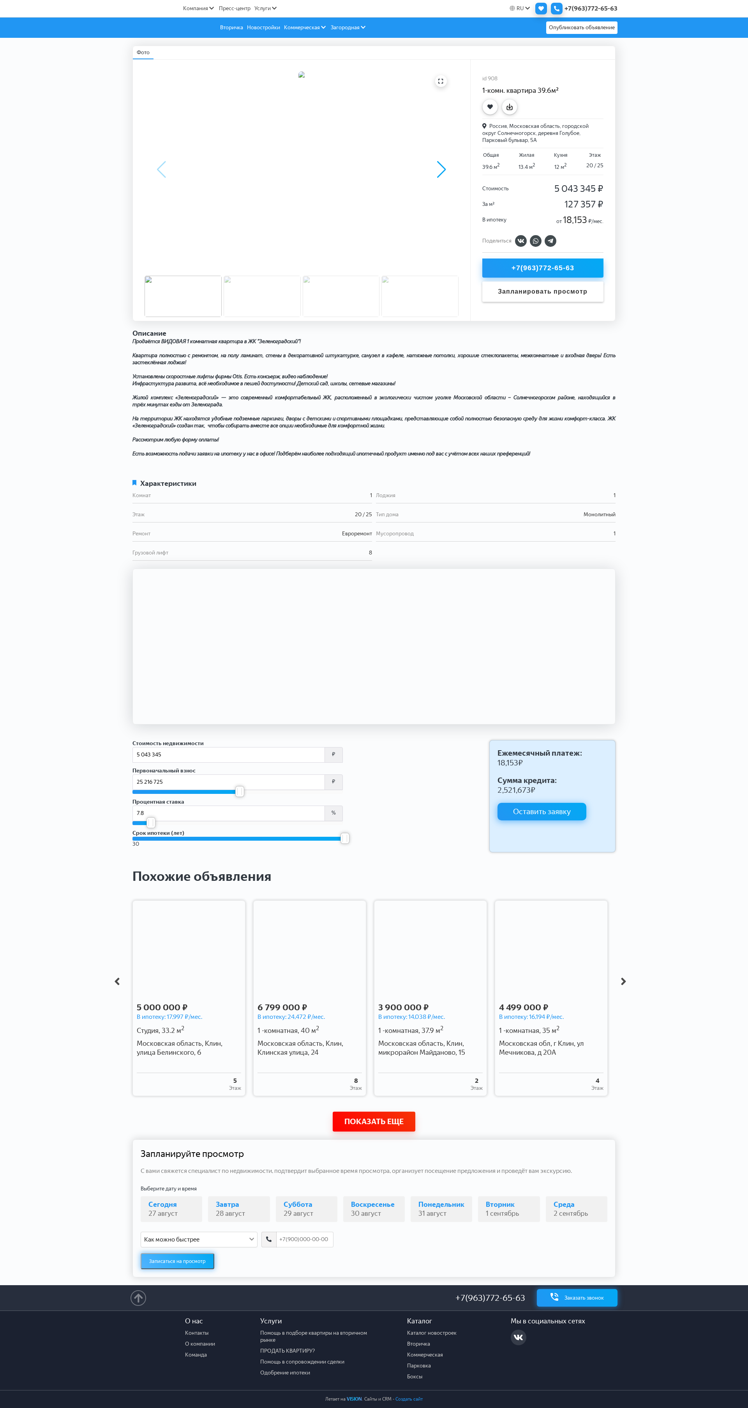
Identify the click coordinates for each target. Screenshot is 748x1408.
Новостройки (263, 27)
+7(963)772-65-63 (490, 1298)
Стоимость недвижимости (168, 743)
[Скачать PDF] (511, 107)
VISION (354, 1399)
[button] (441, 169)
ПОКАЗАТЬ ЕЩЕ (374, 1121)
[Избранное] (539, 8)
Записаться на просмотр (177, 1261)
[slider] (239, 791)
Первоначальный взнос (164, 770)
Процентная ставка (158, 802)
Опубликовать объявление (582, 27)
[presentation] (117, 981)
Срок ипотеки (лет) (158, 833)
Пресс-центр (235, 8)
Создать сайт (409, 1399)
